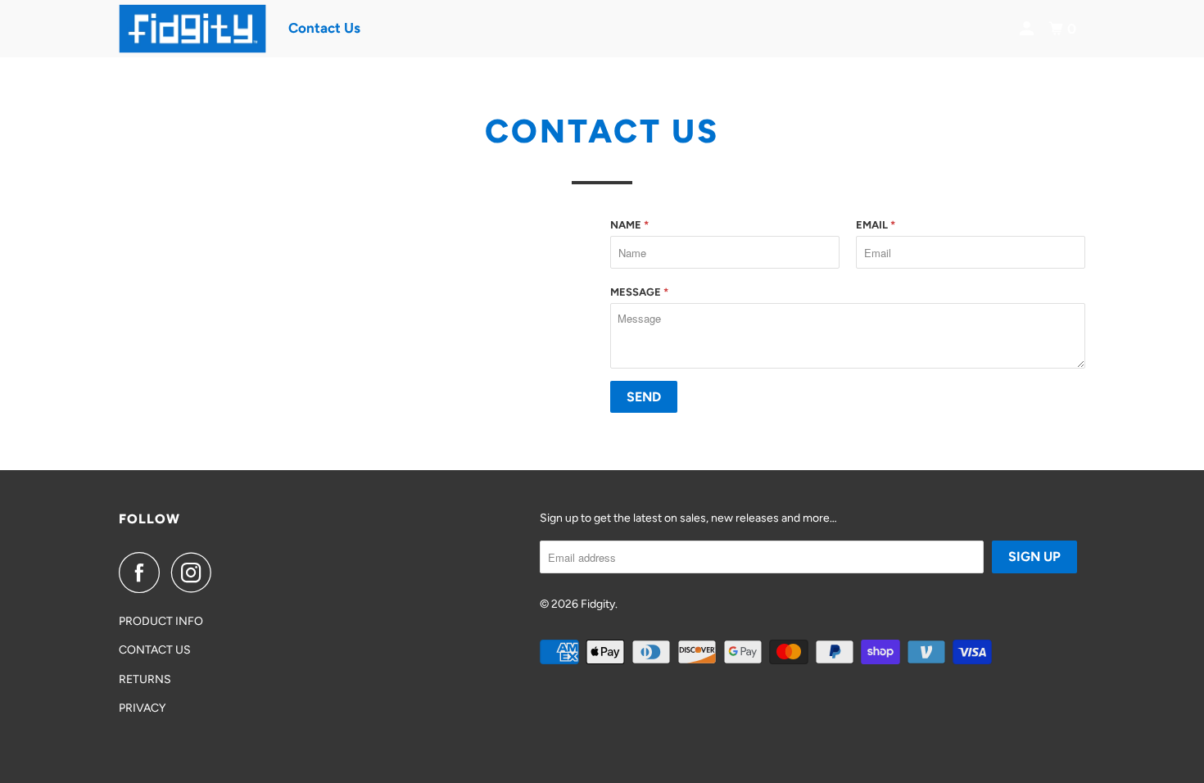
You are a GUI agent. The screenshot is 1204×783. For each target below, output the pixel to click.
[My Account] (1027, 29)
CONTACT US (155, 650)
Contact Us (324, 28)
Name (629, 225)
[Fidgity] (192, 28)
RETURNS (145, 679)
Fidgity (598, 604)
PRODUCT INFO (161, 621)
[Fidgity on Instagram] (195, 572)
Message (639, 292)
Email (875, 225)
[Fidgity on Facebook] (143, 572)
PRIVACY (142, 708)
